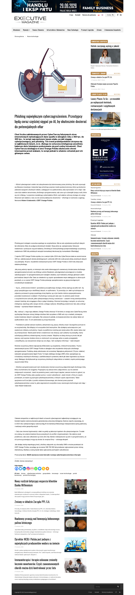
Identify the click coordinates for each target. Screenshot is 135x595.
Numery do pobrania (89, 15)
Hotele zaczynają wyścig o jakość (105, 46)
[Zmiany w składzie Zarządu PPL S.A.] (75, 507)
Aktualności (16, 30)
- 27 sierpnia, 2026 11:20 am (98, 80)
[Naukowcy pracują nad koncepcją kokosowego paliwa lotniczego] (75, 524)
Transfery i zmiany (72, 511)
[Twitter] (20, 468)
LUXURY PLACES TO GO (99, 94)
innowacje (55, 473)
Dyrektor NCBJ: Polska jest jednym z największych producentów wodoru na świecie (37, 541)
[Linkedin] (121, 15)
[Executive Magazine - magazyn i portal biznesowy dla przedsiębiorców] (30, 21)
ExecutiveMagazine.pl (30, 592)
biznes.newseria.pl (26, 461)
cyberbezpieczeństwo (34, 473)
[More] (47, 468)
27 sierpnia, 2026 (19, 489)
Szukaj (109, 15)
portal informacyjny (29, 475)
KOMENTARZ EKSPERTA (99, 41)
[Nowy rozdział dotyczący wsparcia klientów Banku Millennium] (75, 486)
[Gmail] (32, 468)
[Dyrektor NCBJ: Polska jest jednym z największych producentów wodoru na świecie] (75, 544)
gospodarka (46, 473)
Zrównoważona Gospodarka (112, 30)
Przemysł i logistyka (73, 548)
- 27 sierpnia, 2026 (106, 195)
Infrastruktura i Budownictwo (56, 30)
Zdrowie (99, 30)
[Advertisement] (51, 169)
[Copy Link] (43, 468)
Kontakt (77, 15)
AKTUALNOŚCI (96, 184)
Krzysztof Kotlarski (96, 195)
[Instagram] (28, 468)
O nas (71, 15)
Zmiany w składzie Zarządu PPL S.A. (32, 502)
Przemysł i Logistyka (87, 30)
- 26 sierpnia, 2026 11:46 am (98, 89)
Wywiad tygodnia (72, 490)
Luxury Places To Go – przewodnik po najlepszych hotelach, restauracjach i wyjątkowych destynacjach (105, 104)
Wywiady (26, 30)
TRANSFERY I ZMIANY (99, 73)
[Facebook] (117, 15)
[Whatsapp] (36, 468)
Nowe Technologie (73, 30)
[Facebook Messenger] (39, 468)
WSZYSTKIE (117, 73)
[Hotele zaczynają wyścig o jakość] (105, 56)
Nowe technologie (73, 528)
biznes (23, 473)
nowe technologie (65, 473)
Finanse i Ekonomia (38, 30)
